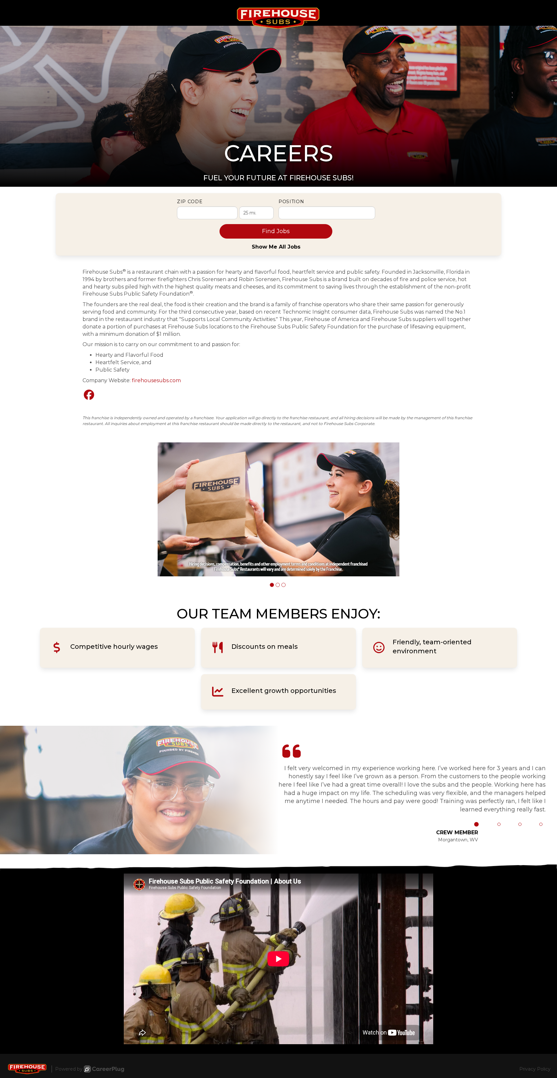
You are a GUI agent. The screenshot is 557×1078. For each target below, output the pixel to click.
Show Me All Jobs (276, 247)
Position (291, 201)
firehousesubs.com (156, 380)
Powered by (69, 1069)
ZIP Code (190, 201)
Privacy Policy (535, 1069)
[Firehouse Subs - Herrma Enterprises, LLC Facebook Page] (89, 395)
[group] (278, 509)
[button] (272, 585)
